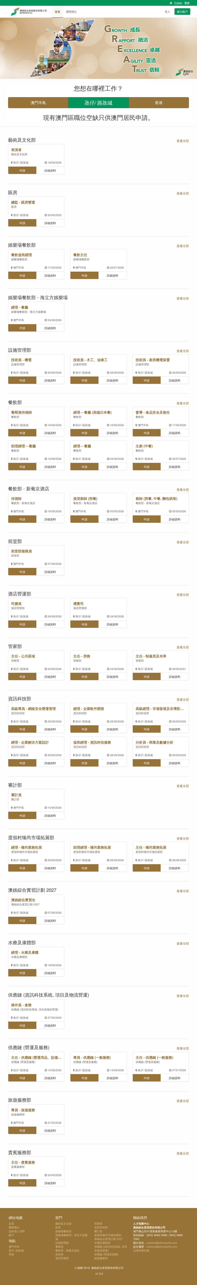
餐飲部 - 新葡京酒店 (23, 503)
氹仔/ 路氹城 (98, 102)
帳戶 (11, 1235)
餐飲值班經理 (21, 254)
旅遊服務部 (18, 1114)
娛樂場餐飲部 (19, 259)
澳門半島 (38, 102)
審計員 (16, 794)
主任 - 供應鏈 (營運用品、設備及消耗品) (36, 1057)
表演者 (16, 149)
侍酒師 (16, 498)
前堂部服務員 (21, 551)
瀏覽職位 (71, 11)
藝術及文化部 (19, 154)
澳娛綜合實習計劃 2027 (25, 904)
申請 (22, 170)
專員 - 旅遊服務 (23, 1109)
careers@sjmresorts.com (162, 1243)
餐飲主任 (80, 254)
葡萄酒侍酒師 (21, 412)
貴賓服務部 (18, 1167)
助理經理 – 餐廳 (23, 445)
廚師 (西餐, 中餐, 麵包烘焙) (156, 498)
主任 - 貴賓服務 (23, 1162)
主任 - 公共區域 (23, 656)
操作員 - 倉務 (21, 1004)
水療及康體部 (19, 957)
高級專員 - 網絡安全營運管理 (33, 708)
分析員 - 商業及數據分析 (154, 742)
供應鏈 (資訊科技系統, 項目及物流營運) (34, 1009)
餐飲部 (15, 417)
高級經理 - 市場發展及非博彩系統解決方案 (161, 708)
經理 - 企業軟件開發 (88, 708)
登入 (167, 11)
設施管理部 (18, 364)
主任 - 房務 (81, 656)
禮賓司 (78, 603)
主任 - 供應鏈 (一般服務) (154, 1057)
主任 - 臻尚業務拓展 (151, 847)
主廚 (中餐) (144, 445)
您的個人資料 (17, 1231)
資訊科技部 (18, 713)
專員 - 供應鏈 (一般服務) (92, 1057)
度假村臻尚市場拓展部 (24, 852)
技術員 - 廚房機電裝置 (153, 359)
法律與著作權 (141, 1250)
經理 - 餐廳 (19, 307)
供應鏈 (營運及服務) (23, 1062)
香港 (159, 102)
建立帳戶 (182, 11)
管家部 (15, 660)
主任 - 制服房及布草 (151, 656)
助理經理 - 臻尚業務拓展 (92, 847)
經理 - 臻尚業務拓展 (26, 847)
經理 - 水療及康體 (24, 952)
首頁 (57, 11)
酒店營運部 (18, 608)
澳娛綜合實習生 (23, 899)
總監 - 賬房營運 (23, 202)
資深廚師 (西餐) (85, 498)
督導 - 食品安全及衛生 (153, 412)
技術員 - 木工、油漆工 (90, 359)
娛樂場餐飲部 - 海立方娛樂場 (28, 312)
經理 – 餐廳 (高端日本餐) (92, 412)
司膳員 (16, 603)
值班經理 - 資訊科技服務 (92, 742)
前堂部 (15, 555)
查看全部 (183, 141)
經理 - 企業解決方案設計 (30, 742)
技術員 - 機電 (21, 359)
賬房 (14, 207)
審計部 (15, 799)
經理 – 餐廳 (82, 445)
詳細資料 (50, 170)
